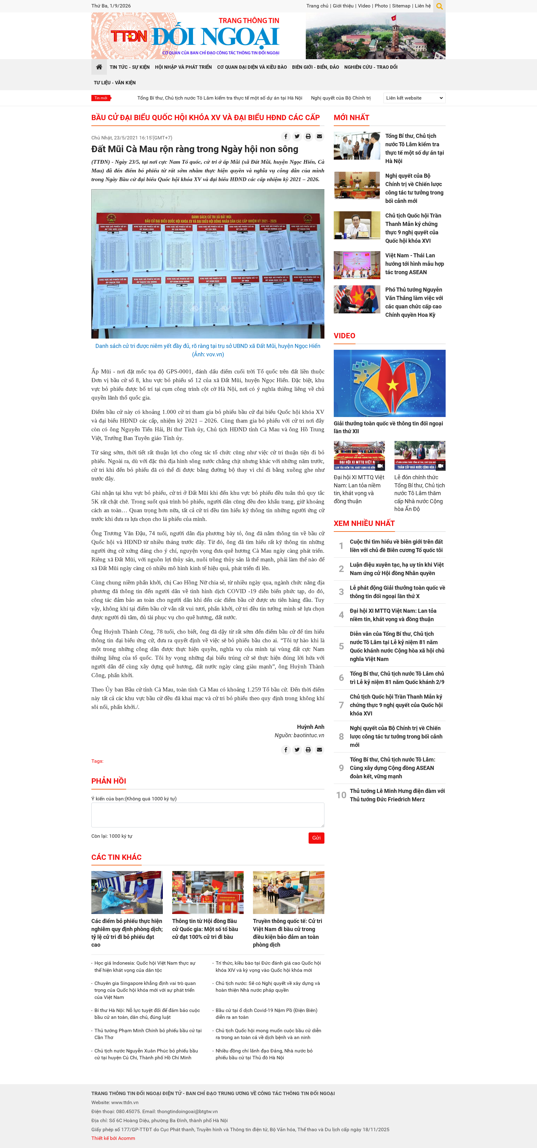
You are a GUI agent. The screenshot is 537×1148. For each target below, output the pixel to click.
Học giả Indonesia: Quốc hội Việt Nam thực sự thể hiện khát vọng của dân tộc (144, 966)
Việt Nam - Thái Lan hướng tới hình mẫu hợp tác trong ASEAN (414, 263)
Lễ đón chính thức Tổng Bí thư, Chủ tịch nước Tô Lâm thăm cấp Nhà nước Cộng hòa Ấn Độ (419, 493)
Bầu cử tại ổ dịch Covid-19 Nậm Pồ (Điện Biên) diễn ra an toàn (267, 1013)
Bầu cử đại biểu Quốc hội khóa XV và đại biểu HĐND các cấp (205, 117)
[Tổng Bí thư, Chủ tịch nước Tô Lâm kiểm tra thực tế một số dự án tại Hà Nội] (357, 146)
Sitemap (401, 6)
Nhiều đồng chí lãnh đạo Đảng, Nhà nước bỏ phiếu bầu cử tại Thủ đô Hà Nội (264, 1054)
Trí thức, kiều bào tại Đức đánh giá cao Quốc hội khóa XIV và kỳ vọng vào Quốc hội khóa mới (268, 966)
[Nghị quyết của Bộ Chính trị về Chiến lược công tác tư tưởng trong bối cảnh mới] (357, 185)
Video (364, 6)
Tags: (97, 761)
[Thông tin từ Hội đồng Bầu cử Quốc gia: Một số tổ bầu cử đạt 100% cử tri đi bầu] (208, 892)
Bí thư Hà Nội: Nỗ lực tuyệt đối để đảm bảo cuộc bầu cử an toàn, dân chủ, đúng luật (147, 1013)
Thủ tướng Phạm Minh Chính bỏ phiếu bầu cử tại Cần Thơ (148, 1034)
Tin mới (100, 98)
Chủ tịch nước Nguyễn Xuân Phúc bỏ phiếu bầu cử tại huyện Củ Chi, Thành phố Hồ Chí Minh (146, 1054)
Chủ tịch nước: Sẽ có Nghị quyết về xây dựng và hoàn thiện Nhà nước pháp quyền (268, 986)
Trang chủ (317, 6)
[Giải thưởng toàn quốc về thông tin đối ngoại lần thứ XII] (390, 383)
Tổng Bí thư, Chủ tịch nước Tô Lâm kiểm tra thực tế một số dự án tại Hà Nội (178, 98)
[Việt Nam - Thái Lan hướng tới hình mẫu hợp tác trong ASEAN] (357, 265)
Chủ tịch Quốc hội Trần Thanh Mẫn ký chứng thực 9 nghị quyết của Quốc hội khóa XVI (396, 705)
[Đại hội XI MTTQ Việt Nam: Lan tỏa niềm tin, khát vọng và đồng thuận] (359, 455)
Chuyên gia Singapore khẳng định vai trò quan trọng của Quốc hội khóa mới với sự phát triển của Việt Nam (145, 990)
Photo (381, 6)
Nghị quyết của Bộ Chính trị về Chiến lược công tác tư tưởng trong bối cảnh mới (356, 98)
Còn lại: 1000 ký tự (111, 836)
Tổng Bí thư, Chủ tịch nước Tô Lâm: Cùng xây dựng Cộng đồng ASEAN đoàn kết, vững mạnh (392, 768)
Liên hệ (423, 6)
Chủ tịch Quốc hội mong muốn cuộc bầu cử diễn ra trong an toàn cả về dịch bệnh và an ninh (268, 1034)
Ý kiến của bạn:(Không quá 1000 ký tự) (134, 799)
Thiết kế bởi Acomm (113, 1138)
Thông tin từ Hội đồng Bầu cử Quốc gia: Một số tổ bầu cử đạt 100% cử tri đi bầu (205, 929)
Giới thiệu (343, 6)
